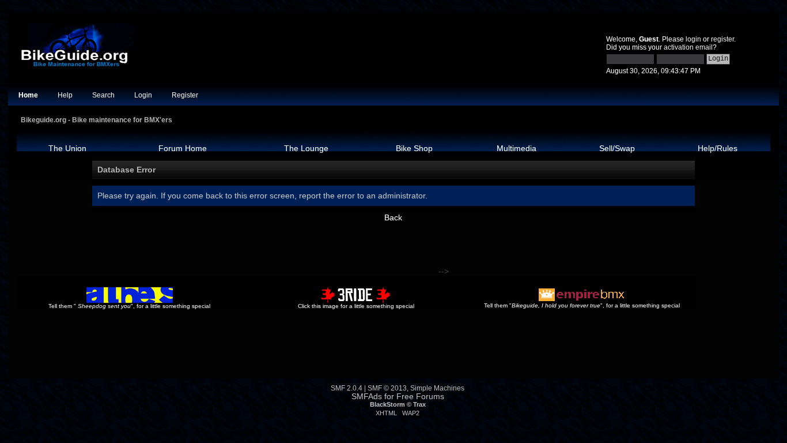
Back (393, 217)
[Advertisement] (226, 248)
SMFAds (366, 396)
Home (28, 95)
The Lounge (306, 148)
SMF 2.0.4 (346, 388)
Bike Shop (414, 148)
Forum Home (182, 148)
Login (143, 95)
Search (103, 95)
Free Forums (420, 396)
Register (185, 95)
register (722, 39)
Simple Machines (437, 388)
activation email (688, 47)
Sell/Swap (617, 148)
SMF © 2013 (387, 388)
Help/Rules (717, 148)
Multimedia (516, 148)
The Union (67, 148)
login (693, 39)
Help (65, 95)
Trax (419, 404)
